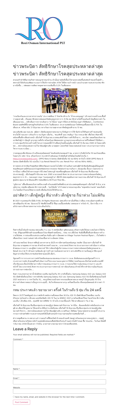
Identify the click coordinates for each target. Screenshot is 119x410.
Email (16, 378)
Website (16, 387)
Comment (18, 339)
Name (16, 369)
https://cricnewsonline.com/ (25, 159)
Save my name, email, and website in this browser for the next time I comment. (50, 397)
